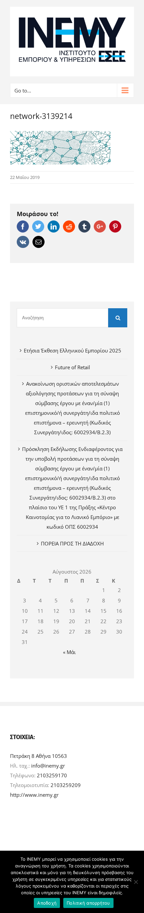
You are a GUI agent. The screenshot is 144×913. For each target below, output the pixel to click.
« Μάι (69, 652)
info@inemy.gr (48, 765)
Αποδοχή (47, 903)
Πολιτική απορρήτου (88, 903)
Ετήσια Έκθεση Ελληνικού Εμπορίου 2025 (72, 350)
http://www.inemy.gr (34, 794)
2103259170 (52, 775)
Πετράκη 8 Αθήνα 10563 (38, 756)
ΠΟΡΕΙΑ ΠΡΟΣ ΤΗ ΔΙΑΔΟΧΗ (72, 543)
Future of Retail (72, 367)
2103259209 (66, 785)
